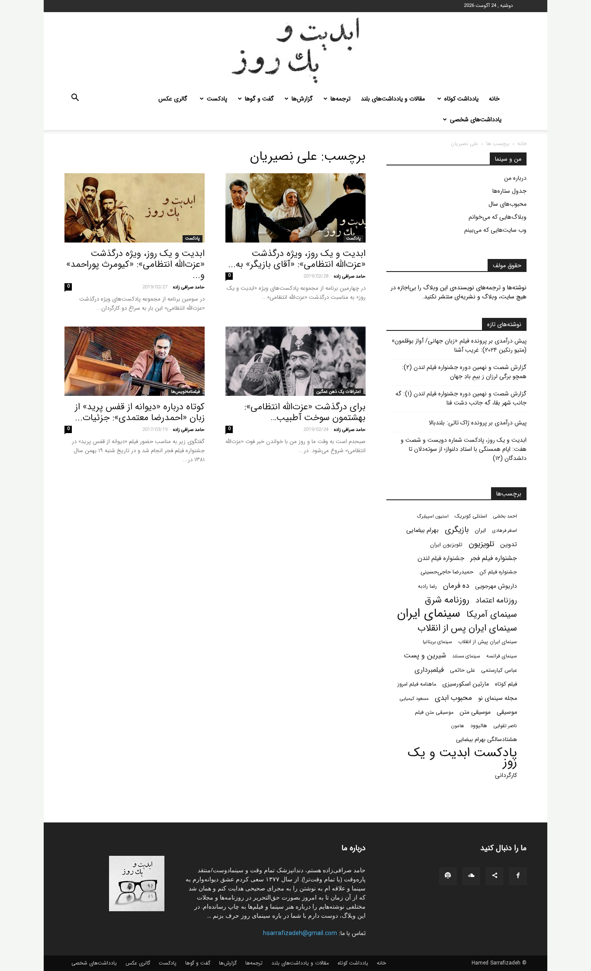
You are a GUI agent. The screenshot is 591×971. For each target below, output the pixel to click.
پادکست (217, 99)
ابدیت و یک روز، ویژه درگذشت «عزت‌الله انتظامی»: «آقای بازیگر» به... (297, 259)
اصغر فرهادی (504, 530)
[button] (74, 99)
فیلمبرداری (429, 669)
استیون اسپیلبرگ (433, 516)
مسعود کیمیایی (414, 698)
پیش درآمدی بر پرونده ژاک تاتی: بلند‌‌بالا (478, 422)
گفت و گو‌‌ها (259, 99)
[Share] (494, 876)
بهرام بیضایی (422, 530)
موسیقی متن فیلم (434, 712)
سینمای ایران (428, 613)
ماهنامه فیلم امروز (417, 684)
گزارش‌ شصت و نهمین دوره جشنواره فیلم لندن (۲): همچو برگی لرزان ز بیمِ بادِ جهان (464, 372)
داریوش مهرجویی (496, 586)
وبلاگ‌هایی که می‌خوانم (498, 217)
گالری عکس (172, 99)
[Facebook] (518, 876)
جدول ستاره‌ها (509, 191)
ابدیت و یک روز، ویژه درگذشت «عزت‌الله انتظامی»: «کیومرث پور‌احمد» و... (135, 264)
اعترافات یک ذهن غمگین (338, 391)
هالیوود (478, 726)
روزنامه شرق (447, 600)
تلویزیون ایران (446, 545)
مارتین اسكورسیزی (465, 684)
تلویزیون (481, 544)
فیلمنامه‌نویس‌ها (185, 391)
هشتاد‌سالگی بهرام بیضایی (486, 739)
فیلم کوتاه (506, 684)
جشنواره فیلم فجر (493, 558)
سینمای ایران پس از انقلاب (467, 628)
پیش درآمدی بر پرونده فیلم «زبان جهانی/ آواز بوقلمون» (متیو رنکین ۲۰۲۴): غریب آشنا (459, 346)
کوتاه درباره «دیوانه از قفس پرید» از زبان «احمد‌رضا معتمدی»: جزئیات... (140, 412)
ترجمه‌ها (340, 99)
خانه (494, 99)
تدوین (508, 544)
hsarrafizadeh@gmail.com (300, 933)
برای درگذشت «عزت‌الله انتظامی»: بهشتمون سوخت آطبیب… (305, 412)
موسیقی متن (475, 712)
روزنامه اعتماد (496, 600)
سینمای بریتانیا (437, 642)
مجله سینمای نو (497, 698)
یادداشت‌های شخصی (475, 119)
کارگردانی (506, 775)
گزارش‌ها (302, 99)
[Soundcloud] (471, 876)
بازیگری (457, 529)
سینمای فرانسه (501, 656)
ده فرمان (456, 585)
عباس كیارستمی (499, 670)
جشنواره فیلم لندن (441, 558)
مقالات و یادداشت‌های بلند (393, 99)
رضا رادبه (427, 586)
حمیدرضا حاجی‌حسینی (447, 571)
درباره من (515, 178)
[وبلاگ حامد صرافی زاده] (295, 50)
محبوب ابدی (453, 697)
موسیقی (507, 712)
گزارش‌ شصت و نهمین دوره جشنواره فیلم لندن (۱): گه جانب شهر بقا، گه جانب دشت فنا (461, 398)
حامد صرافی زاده (350, 276)
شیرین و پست (425, 655)
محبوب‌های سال (507, 204)
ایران (480, 530)
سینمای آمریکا (491, 614)
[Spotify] (447, 876)
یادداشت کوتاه (461, 99)
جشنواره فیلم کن (498, 572)
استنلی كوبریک (471, 516)
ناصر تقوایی (505, 726)
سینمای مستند (466, 656)
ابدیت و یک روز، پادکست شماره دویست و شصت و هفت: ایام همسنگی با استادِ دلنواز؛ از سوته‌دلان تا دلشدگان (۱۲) (464, 449)
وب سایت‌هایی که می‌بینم (495, 230)
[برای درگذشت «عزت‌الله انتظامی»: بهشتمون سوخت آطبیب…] (295, 361)
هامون (457, 726)
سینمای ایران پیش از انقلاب (487, 642)
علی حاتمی (462, 670)
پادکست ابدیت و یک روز (462, 757)
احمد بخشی (505, 516)
